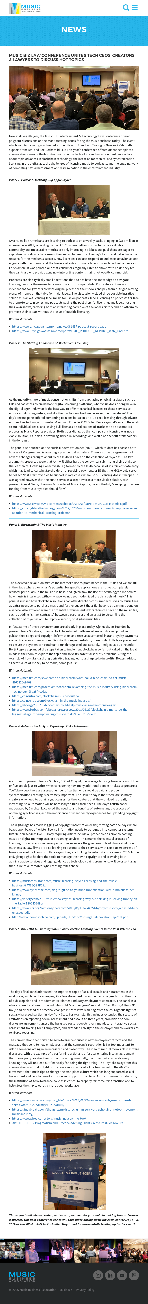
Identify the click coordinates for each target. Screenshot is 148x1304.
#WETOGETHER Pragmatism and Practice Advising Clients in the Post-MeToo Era (67, 1123)
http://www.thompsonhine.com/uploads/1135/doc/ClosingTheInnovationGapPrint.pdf (70, 917)
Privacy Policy (85, 1290)
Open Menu (134, 7)
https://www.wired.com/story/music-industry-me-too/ (49, 1118)
